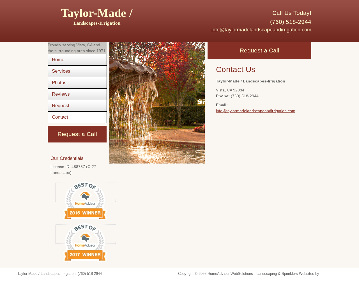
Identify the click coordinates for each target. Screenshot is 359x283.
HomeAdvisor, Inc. (335, 274)
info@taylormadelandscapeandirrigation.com (261, 30)
